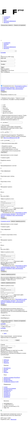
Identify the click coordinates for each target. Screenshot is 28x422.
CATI (4, 105)
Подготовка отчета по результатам (11, 150)
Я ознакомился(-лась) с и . (14, 214)
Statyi (5, 333)
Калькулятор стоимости (7, 25)
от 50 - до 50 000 (5, 140)
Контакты (6, 22)
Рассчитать (4, 152)
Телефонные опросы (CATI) (11, 381)
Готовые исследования (10, 388)
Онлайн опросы (8, 380)
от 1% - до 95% (5, 132)
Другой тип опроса (8, 112)
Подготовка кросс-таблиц (9, 147)
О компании (7, 16)
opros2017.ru (7, 394)
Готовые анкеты (8, 389)
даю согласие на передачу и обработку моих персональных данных (12, 89)
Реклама (6, 369)
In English (3, 52)
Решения (6, 18)
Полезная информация (10, 21)
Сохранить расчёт (5, 221)
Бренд (5, 370)
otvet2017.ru (7, 392)
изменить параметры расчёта (18, 221)
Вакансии (6, 362)
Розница (6, 372)
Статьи (5, 387)
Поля (5, 19)
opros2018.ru (7, 395)
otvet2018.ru (7, 396)
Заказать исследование (19, 25)
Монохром (13, 419)
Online (4, 106)
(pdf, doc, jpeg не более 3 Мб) (12, 208)
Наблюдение (7, 379)
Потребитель (7, 368)
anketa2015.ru (7, 391)
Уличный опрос (7, 111)
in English (3, 323)
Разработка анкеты (7, 146)
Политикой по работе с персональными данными (14, 86)
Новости (6, 361)
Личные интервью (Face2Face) (12, 377)
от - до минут (4, 122)
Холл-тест (5, 108)
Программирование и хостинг (10, 149)
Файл (2, 67)
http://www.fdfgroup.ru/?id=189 (11, 137)
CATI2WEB (6, 109)
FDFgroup (6, 360)
